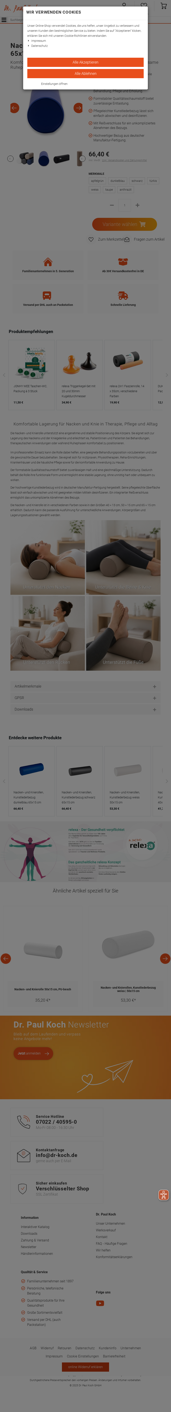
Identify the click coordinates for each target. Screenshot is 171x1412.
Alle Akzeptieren (85, 62)
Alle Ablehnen (86, 73)
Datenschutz (39, 45)
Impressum (38, 40)
